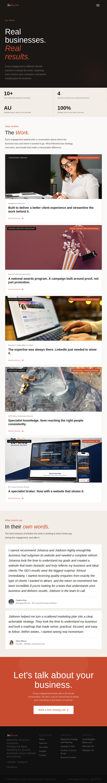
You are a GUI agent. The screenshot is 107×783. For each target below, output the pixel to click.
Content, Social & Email (68, 752)
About (41, 739)
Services (43, 743)
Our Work (43, 747)
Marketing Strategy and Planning (69, 741)
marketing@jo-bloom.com (89, 741)
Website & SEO (68, 746)
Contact (42, 755)
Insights (42, 751)
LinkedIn (11, 762)
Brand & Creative (68, 757)
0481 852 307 (88, 746)
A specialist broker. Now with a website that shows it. (46, 491)
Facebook (12, 767)
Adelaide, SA (88, 750)
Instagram (22, 762)
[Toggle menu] (98, 5)
